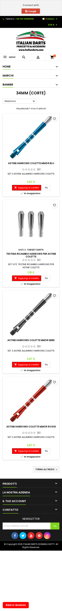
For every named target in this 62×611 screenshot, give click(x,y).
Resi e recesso (16, 605)
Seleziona (20, 101)
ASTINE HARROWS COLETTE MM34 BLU (31, 163)
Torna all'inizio (46, 469)
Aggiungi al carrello (26, 187)
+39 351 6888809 (24, 18)
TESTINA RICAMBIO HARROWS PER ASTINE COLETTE (31, 255)
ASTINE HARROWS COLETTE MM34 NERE (31, 340)
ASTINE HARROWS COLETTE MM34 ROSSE (31, 426)
